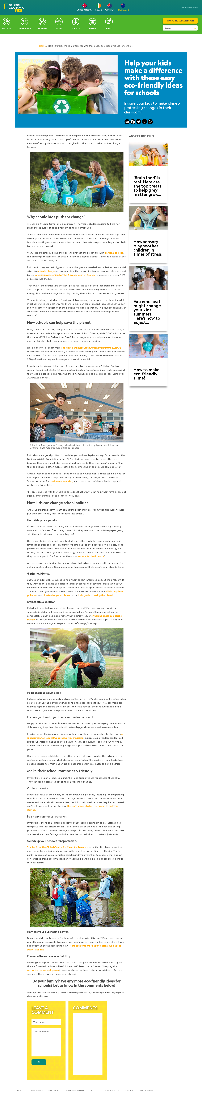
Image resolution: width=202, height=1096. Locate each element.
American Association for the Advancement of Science (65, 274)
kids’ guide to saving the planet (95, 595)
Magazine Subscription (180, 21)
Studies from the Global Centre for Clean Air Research (57, 847)
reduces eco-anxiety (62, 481)
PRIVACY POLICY (36, 1090)
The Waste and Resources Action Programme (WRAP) (91, 347)
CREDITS (93, 1090)
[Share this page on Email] (127, 121)
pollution (32, 595)
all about (111, 591)
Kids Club (42, 28)
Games (59, 28)
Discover (6, 28)
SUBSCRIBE (129, 1090)
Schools (76, 28)
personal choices (114, 252)
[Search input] (177, 28)
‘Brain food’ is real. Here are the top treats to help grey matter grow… (147, 186)
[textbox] (46, 1022)
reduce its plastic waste (91, 556)
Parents (92, 28)
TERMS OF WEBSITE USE (111, 1090)
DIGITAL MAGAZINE (189, 7)
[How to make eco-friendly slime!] (148, 349)
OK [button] (38, 1062)
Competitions (24, 28)
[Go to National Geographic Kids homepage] (14, 8)
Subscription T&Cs (146, 1090)
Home (42, 45)
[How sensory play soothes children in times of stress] (148, 221)
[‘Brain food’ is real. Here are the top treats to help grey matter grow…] (148, 157)
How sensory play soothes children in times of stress (148, 248)
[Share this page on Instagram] (144, 121)
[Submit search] (195, 28)
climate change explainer (57, 595)
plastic (119, 591)
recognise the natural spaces (43, 970)
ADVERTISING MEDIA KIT (75, 1090)
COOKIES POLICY (54, 1090)
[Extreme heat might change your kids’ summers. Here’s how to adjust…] (148, 281)
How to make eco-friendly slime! (146, 374)
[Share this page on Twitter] (138, 121)
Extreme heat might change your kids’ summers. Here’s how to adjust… (147, 312)
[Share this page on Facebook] (132, 121)
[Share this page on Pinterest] (150, 121)
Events (109, 28)
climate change (46, 271)
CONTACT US (20, 1090)
